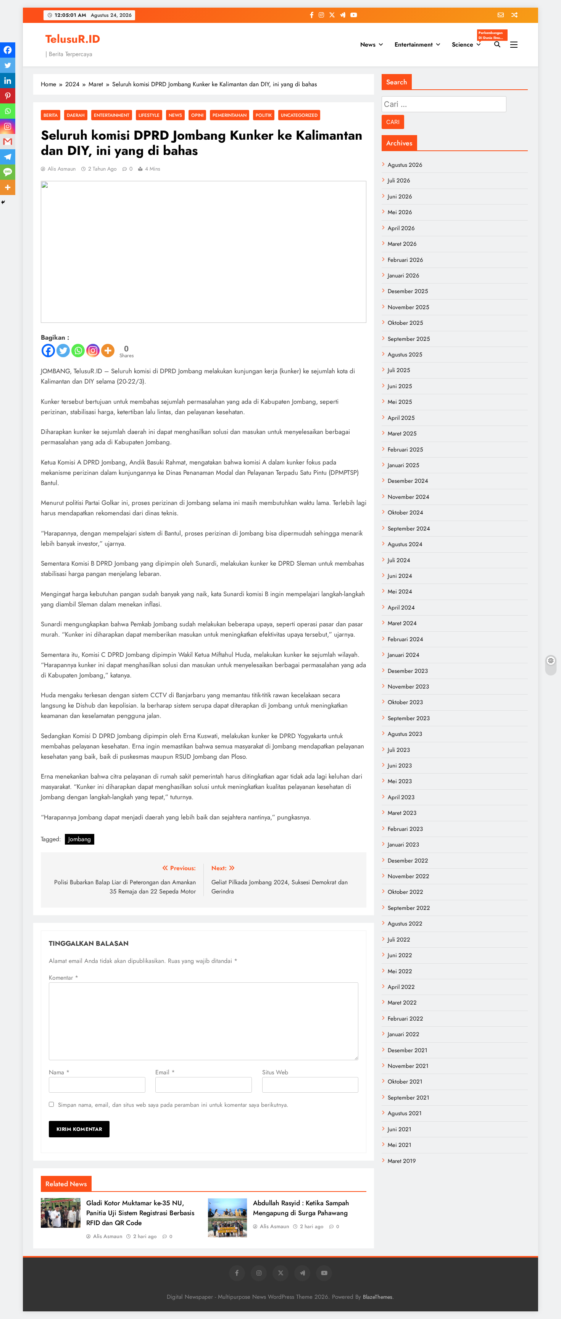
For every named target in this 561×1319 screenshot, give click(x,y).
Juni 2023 (400, 765)
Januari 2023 (403, 844)
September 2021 (408, 1097)
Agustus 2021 (405, 1113)
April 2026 (401, 228)
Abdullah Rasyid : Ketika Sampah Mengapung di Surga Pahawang (301, 1208)
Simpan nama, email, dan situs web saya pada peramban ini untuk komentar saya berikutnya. (173, 1105)
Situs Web (275, 1072)
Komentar (63, 977)
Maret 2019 (402, 1161)
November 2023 (408, 686)
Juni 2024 (400, 576)
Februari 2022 (405, 1018)
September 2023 (409, 718)
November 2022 (408, 876)
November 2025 (408, 307)
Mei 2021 (399, 1145)
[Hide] (3, 202)
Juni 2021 (399, 1129)
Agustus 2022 (405, 923)
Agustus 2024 (405, 544)
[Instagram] (93, 350)
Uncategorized (299, 115)
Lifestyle (149, 115)
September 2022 (409, 908)
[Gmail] (7, 141)
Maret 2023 (402, 813)
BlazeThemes (377, 1297)
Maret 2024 (402, 623)
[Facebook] (48, 350)
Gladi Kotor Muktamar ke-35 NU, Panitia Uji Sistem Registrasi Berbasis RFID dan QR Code (140, 1213)
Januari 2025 (403, 465)
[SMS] (7, 172)
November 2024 (408, 497)
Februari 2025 (405, 449)
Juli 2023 (399, 750)
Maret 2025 (402, 433)
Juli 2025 (399, 370)
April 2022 (401, 987)
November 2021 (408, 1066)
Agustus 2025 (405, 354)
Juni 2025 (400, 386)
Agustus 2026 (405, 165)
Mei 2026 (400, 212)
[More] (107, 350)
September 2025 (409, 339)
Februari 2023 (405, 829)
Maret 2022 (402, 1002)
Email (165, 1072)
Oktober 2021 (405, 1081)
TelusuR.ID (72, 39)
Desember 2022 (408, 860)
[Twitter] (63, 350)
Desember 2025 (408, 291)
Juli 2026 (399, 180)
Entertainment (414, 44)
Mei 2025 (400, 402)
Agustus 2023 (405, 734)
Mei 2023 (400, 781)
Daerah (76, 115)
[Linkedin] (7, 80)
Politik (264, 115)
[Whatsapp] (78, 350)
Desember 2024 (408, 481)
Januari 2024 (403, 655)
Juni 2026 (400, 196)
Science (469, 42)
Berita (51, 115)
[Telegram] (7, 156)
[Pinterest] (7, 95)
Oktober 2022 (405, 892)
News (368, 44)
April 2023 (401, 797)
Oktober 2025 (405, 323)
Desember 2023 (408, 671)
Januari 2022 (403, 1034)
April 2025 (401, 418)
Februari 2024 (405, 639)
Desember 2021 (407, 1050)
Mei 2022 (400, 971)
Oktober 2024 (405, 512)
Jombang (79, 839)
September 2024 (409, 528)
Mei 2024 (400, 591)
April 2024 (401, 607)
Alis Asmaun (62, 169)
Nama (59, 1072)
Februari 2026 (405, 260)
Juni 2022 (400, 955)
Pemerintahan (230, 115)
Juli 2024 (399, 560)
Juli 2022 (399, 939)
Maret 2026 (402, 244)
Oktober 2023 (405, 702)
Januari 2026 (403, 275)
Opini (197, 115)
